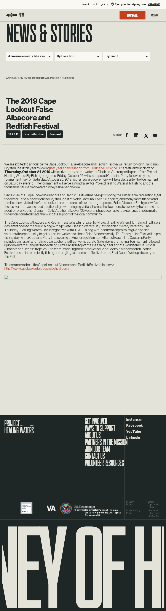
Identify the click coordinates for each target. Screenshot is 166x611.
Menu (154, 15)
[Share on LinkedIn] (136, 135)
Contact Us (95, 458)
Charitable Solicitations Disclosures (154, 513)
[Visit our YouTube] (155, 135)
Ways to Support (100, 430)
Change (154, 4)
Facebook (134, 425)
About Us (93, 437)
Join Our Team (97, 451)
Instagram (134, 419)
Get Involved (96, 423)
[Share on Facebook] (126, 135)
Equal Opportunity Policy (153, 504)
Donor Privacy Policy (133, 511)
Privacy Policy (130, 503)
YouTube (133, 432)
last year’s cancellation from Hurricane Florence (83, 168)
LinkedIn (133, 438)
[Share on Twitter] (145, 135)
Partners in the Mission (106, 444)
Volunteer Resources (104, 465)
